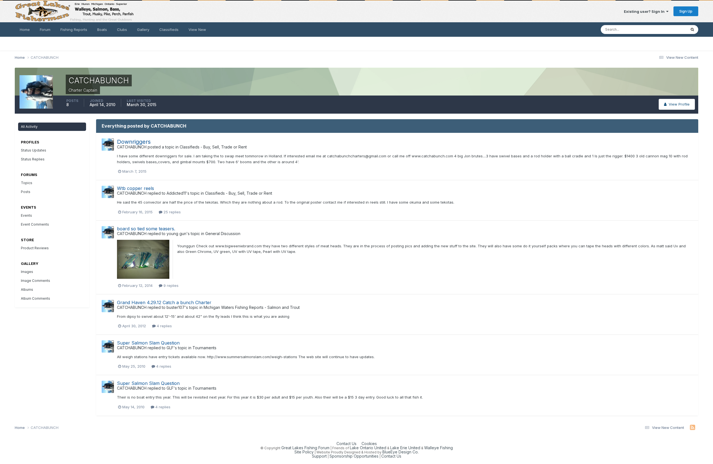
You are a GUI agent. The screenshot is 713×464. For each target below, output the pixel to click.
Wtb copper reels (135, 188)
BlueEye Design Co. (400, 452)
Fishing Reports (73, 29)
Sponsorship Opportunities (354, 456)
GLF (170, 347)
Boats (102, 29)
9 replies (170, 285)
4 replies (164, 326)
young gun (176, 233)
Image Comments (35, 281)
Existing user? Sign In (645, 11)
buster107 (176, 307)
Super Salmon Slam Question (148, 343)
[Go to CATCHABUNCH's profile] (108, 144)
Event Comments (35, 224)
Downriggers (134, 141)
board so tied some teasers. (146, 228)
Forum (45, 29)
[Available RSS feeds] (692, 427)
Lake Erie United (405, 447)
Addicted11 (176, 193)
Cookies (369, 443)
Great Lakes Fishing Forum (305, 447)
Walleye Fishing (438, 447)
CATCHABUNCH (131, 147)
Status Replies (33, 159)
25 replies (171, 212)
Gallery (143, 29)
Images (27, 272)
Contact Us (346, 443)
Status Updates (665, 29)
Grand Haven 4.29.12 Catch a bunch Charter (164, 302)
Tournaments (204, 347)
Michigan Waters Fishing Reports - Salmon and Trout (252, 307)
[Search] (692, 29)
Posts (25, 192)
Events (26, 215)
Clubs (122, 29)
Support (319, 456)
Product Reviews (35, 248)
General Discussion (222, 233)
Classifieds (169, 29)
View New (197, 29)
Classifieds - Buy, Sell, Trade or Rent (213, 147)
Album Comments (35, 298)
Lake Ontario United (368, 447)
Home (25, 29)
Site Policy (304, 452)
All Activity (29, 126)
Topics (26, 183)
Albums (27, 289)
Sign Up (685, 11)
